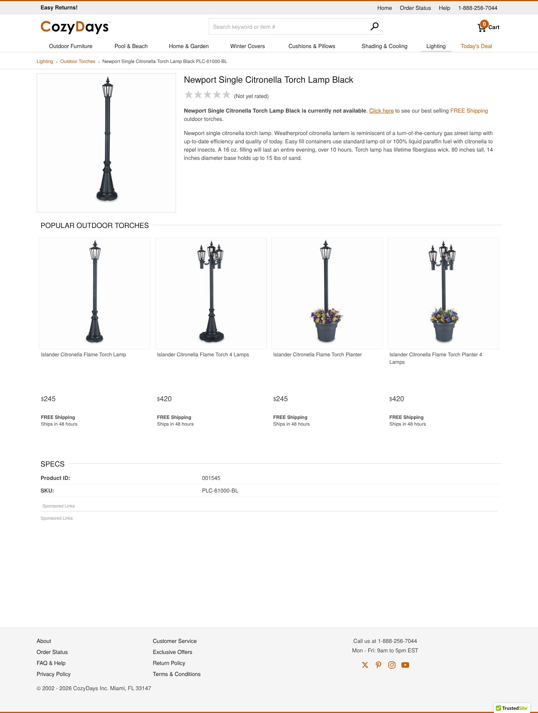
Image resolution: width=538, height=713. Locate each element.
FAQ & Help (51, 663)
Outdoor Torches (77, 61)
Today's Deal (476, 46)
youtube (405, 665)
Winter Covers (247, 46)
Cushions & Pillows (311, 46)
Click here (381, 110)
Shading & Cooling (385, 46)
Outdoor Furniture (71, 46)
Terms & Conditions (177, 674)
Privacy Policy (54, 674)
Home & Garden (189, 46)
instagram (392, 665)
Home (384, 7)
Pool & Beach (131, 46)
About (44, 640)
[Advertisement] (269, 570)
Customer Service (175, 640)
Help (445, 7)
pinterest (378, 665)
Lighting (436, 46)
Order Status (415, 7)
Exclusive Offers (172, 652)
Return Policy (169, 663)
